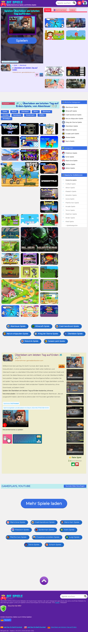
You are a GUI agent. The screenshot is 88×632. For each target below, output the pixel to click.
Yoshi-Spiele (69, 530)
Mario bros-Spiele (71, 160)
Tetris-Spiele (33, 545)
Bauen (14, 111)
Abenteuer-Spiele (72, 107)
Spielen (22, 40)
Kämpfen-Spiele (71, 195)
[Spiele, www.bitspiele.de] (12, 3)
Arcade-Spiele (70, 206)
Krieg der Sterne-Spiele (74, 122)
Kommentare (60, 10)
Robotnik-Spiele (71, 130)
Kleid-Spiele (70, 221)
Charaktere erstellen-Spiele (47, 537)
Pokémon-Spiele (71, 153)
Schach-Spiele (55, 545)
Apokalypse (17, 115)
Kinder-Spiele (70, 218)
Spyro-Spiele (70, 141)
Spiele (47, 10)
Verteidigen (7, 118)
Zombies (5, 115)
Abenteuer (46, 111)
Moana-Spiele (70, 137)
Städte (5, 111)
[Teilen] (41, 75)
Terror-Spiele (70, 210)
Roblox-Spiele (70, 164)
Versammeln (30, 115)
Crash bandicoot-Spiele (73, 115)
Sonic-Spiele (70, 157)
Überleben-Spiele (72, 126)
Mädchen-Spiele (71, 214)
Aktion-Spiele (70, 168)
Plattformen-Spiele (72, 203)
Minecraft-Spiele (71, 111)
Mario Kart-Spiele (71, 522)
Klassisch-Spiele (71, 191)
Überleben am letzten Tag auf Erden (64, 627)
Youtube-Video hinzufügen (75, 486)
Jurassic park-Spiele (72, 133)
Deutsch (7, 620)
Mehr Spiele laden (44, 503)
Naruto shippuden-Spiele (74, 118)
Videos (72, 10)
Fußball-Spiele (71, 184)
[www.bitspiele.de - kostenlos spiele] (12, 597)
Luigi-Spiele (74, 537)
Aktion (36, 111)
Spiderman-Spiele (46, 530)
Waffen (41, 115)
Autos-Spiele (70, 199)
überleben (25, 111)
